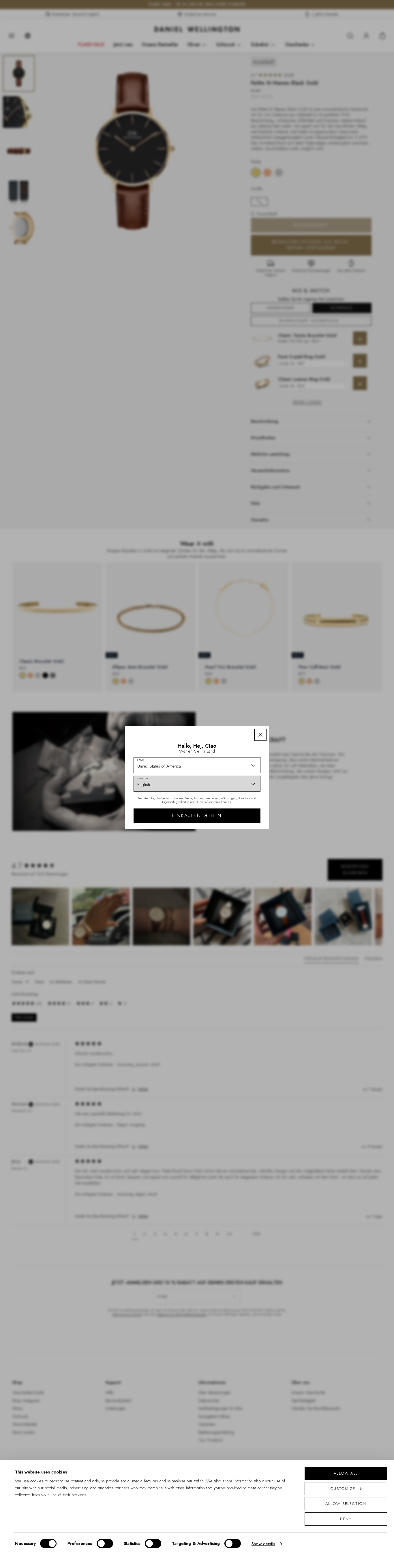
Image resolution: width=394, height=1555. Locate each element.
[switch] (105, 1543)
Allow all (346, 1473)
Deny (346, 1519)
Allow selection (345, 1503)
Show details (263, 1544)
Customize (343, 1488)
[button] (260, 734)
